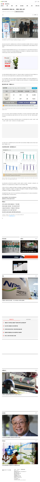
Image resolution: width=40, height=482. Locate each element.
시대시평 (3, 413)
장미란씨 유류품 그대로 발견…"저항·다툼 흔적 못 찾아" (11, 206)
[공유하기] (35, 1)
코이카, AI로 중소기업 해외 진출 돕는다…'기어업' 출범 (10, 204)
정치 (7, 5)
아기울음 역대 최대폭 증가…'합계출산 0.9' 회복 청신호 (10, 208)
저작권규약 (18, 469)
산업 (16, 5)
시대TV (21, 238)
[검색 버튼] (37, 1)
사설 (3, 276)
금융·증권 (21, 5)
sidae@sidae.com (12, 215)
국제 (27, 5)
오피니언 (2, 5)
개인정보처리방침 (23, 469)
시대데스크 (4, 370)
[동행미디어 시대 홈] (4, 1)
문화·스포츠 (37, 5)
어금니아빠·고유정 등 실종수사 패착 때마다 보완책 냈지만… (11, 212)
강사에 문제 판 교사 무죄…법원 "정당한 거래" (9, 210)
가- (33, 14)
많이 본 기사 (11, 319)
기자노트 (3, 441)
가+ (37, 14)
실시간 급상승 (28, 319)
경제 (11, 5)
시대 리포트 (4, 238)
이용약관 (15, 469)
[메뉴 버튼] (38, 1)
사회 (31, 5)
